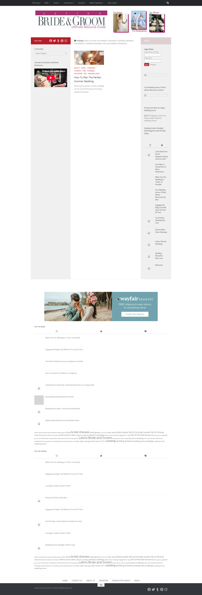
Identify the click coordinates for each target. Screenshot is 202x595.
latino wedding (126, 438)
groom (164, 435)
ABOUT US (90, 580)
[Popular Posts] (162, 145)
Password (148, 58)
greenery (159, 435)
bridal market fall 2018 (148, 432)
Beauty (77, 68)
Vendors (81, 3)
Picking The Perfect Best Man (56, 498)
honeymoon (45, 438)
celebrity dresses (52, 435)
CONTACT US (77, 580)
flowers (154, 435)
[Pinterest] (62, 40)
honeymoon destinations (57, 438)
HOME (65, 580)
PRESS (137, 580)
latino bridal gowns (72, 438)
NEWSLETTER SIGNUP (121, 580)
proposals (47, 441)
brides (36, 435)
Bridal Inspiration (96, 3)
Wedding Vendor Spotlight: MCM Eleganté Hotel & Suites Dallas (155, 131)
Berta (64, 432)
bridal (68, 432)
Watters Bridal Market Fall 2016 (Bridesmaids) (62, 420)
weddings (149, 441)
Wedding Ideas (93, 74)
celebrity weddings (96, 435)
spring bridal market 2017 (95, 441)
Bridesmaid (42, 435)
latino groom (116, 438)
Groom (56, 3)
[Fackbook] (50, 40)
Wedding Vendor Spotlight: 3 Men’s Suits (60, 545)
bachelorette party (45, 432)
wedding (110, 441)
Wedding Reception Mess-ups (159, 255)
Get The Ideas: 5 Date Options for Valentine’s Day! (63, 521)
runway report (78, 441)
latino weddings (137, 438)
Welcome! (159, 265)
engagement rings (125, 435)
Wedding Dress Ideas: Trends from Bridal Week (62, 409)
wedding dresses (124, 441)
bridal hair (103, 432)
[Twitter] (54, 40)
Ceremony (91, 68)
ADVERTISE (103, 580)
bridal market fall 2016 (126, 432)
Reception (78, 74)
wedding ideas (139, 441)
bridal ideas (110, 432)
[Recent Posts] (150, 145)
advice (36, 432)
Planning (35, 3)
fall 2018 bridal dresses (141, 435)
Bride (46, 3)
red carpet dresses (66, 441)
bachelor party (56, 433)
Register (153, 65)
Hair (84, 71)
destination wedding (111, 435)
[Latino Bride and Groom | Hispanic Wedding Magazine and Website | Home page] (101, 22)
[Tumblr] (58, 40)
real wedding (55, 441)
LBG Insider (112, 3)
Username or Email (151, 52)
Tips (85, 74)
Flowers (77, 71)
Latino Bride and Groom (95, 438)
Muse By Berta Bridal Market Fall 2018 (59, 397)
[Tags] (145, 331)
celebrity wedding (82, 435)
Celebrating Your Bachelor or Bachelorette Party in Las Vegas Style (69, 385)
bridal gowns (94, 432)
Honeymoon (68, 3)
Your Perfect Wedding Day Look (160, 220)
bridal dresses (80, 432)
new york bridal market (152, 438)
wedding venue (40, 444)
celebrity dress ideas (67, 435)
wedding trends (159, 441)
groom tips (37, 438)
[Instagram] (65, 40)
